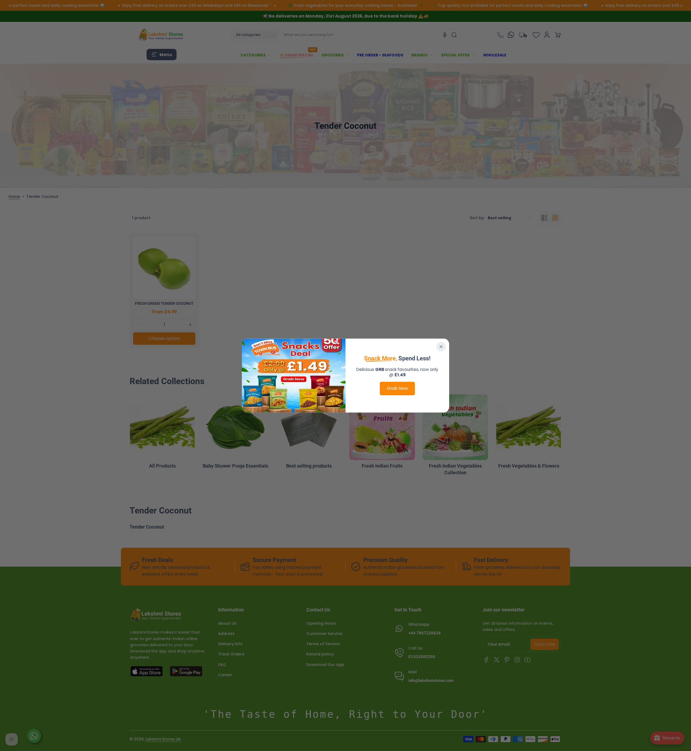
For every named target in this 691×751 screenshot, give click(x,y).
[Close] (441, 346)
